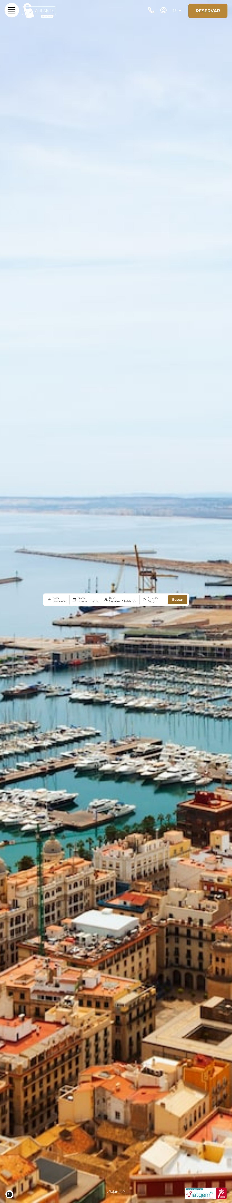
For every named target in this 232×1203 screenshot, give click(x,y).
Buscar (177, 600)
